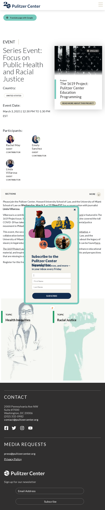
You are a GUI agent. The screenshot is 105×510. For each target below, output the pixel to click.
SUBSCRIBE (51, 295)
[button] (52, 260)
